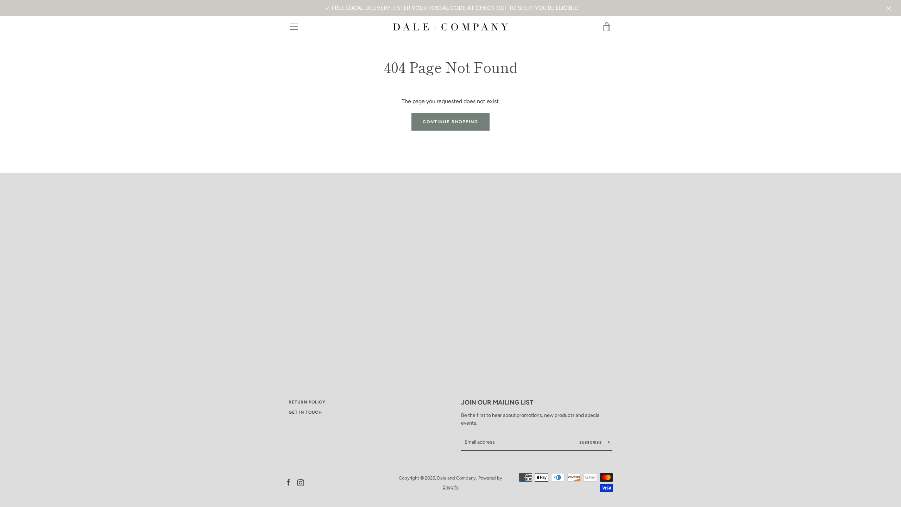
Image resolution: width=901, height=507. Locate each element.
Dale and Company (456, 478)
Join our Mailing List (497, 402)
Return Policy (307, 402)
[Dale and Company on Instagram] (300, 482)
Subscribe (591, 442)
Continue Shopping (450, 121)
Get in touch (305, 412)
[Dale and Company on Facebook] (288, 482)
